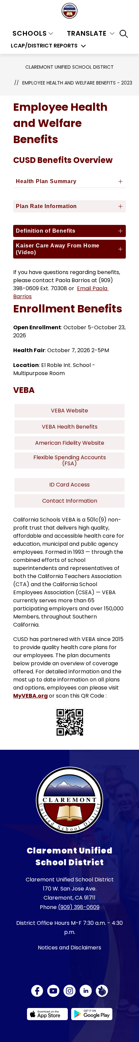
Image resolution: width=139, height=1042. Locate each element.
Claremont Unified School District (69, 67)
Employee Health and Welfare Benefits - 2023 (77, 82)
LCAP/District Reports (44, 45)
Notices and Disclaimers (69, 947)
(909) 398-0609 (79, 907)
